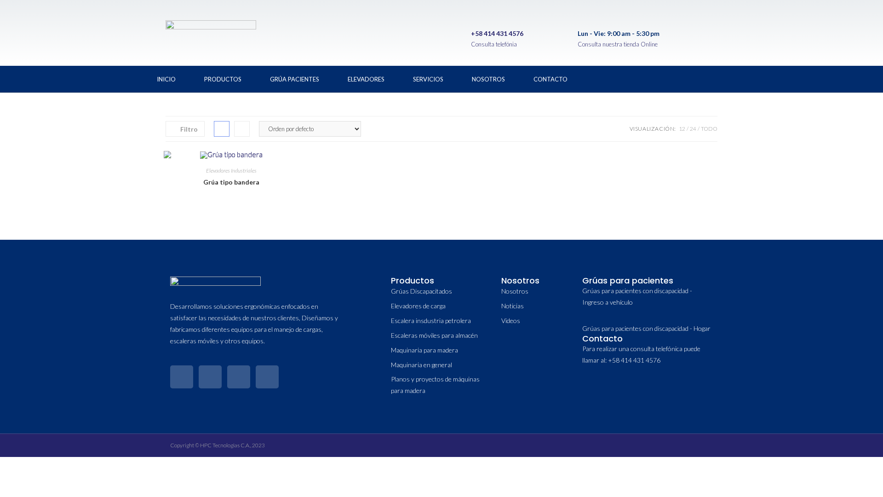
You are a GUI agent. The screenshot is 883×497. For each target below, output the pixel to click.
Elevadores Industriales (231, 170)
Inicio (166, 79)
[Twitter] (668, 77)
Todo (709, 128)
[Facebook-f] (181, 376)
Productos (222, 79)
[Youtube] (728, 77)
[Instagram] (698, 77)
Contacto (550, 79)
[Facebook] (637, 77)
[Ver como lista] (242, 129)
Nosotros (488, 79)
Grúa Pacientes (294, 79)
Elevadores (366, 79)
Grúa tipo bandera (231, 182)
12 (682, 128)
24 (693, 128)
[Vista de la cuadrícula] (221, 129)
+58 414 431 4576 (497, 33)
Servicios (428, 79)
